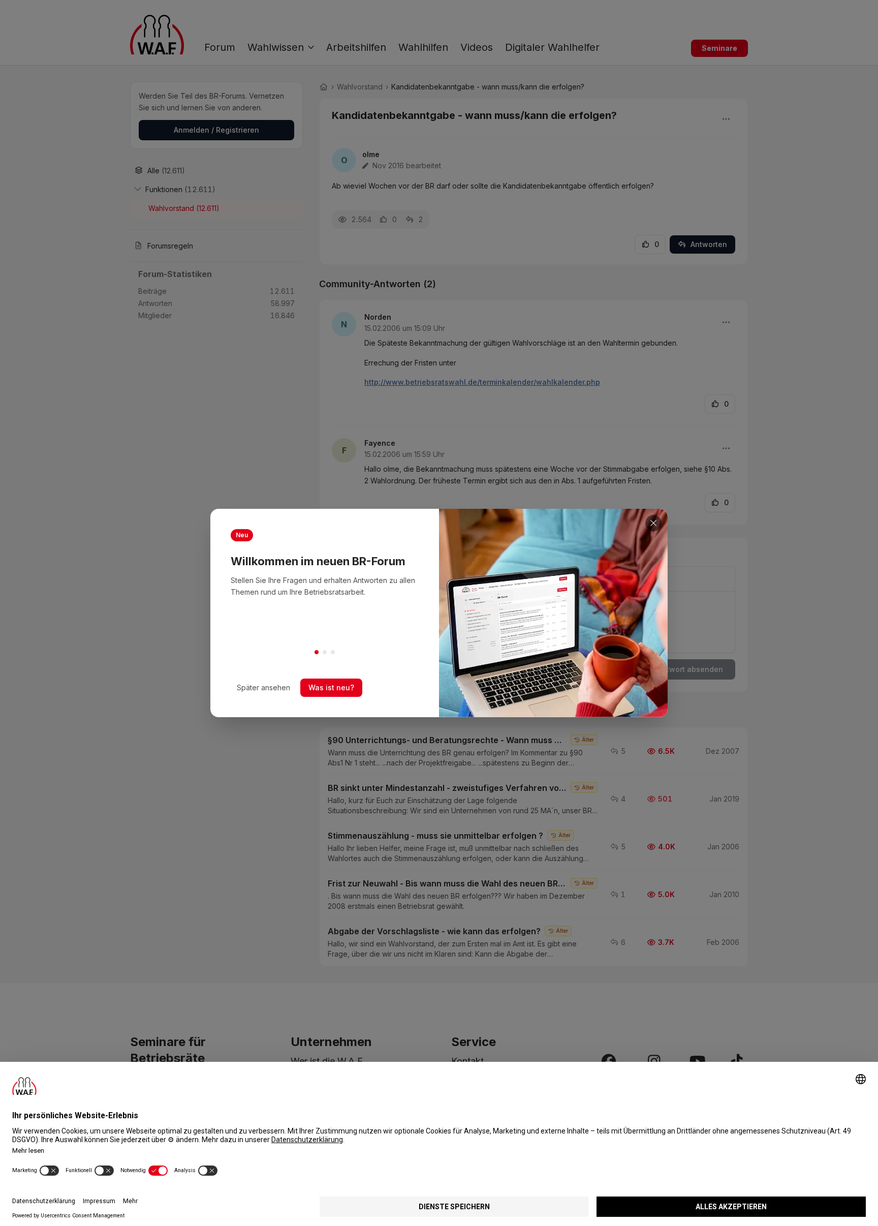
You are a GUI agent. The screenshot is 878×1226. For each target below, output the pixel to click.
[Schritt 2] (325, 652)
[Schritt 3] (333, 652)
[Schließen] (653, 523)
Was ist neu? (331, 687)
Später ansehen (263, 687)
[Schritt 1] (317, 652)
